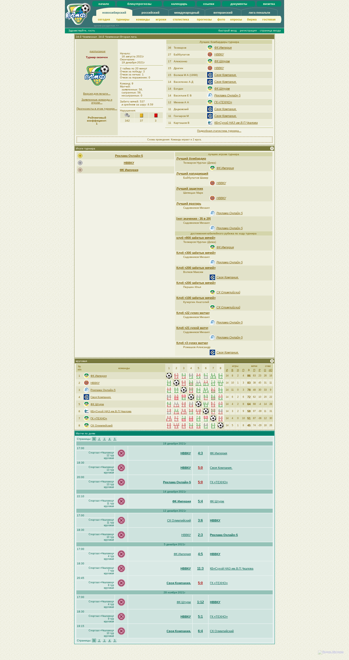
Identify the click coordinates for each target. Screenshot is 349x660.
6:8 (191, 405)
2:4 (184, 403)
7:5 (191, 412)
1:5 (176, 420)
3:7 (213, 388)
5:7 (206, 398)
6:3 (213, 374)
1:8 (184, 424)
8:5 (206, 388)
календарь (179, 3)
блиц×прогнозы (139, 3)
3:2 (176, 391)
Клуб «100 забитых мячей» (196, 297)
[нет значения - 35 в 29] (193, 218)
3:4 (176, 377)
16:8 (213, 377)
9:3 (184, 374)
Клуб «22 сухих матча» (193, 312)
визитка (269, 3)
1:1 (198, 381)
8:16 (169, 420)
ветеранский (223, 12)
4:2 (198, 388)
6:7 (169, 398)
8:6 (198, 398)
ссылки (208, 3)
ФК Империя (223, 47)
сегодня (104, 19)
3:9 (169, 388)
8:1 (220, 388)
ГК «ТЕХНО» (223, 102)
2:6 (184, 405)
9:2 (213, 395)
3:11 (176, 412)
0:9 (191, 391)
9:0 (184, 398)
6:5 (198, 420)
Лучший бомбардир (191, 158)
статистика (181, 19)
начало (103, 3)
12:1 (198, 384)
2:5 (220, 395)
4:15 (184, 412)
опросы (236, 19)
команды (143, 19)
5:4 (198, 377)
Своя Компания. (225, 74)
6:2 (220, 374)
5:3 (191, 381)
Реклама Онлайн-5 (227, 95)
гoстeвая (268, 19)
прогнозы (204, 19)
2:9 (191, 417)
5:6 (213, 405)
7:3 (213, 381)
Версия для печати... (96, 93)
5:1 (213, 384)
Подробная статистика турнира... (219, 130)
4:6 (220, 420)
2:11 (198, 410)
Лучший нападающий (192, 173)
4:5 (176, 374)
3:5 (176, 395)
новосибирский (114, 12)
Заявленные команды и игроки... (97, 101)
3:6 (169, 417)
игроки (161, 19)
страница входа (270, 30)
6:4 (220, 398)
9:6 (176, 388)
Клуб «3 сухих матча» (192, 342)
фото (221, 19)
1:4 (184, 377)
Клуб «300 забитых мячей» (196, 252)
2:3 (184, 384)
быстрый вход (227, 30)
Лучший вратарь (188, 203)
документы (238, 3)
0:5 (176, 398)
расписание (98, 51)
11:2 (206, 403)
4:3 (169, 384)
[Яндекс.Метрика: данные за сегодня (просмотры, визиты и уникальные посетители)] (331, 652)
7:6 (191, 377)
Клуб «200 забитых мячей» (196, 267)
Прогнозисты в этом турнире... (97, 108)
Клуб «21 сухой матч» (192, 327)
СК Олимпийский (228, 292)
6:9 (184, 381)
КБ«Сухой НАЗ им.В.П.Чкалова (236, 122)
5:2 (191, 424)
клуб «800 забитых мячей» (195, 237)
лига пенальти (259, 12)
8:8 (191, 374)
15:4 (206, 391)
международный (186, 12)
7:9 (169, 410)
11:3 (206, 384)
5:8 (184, 410)
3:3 (206, 377)
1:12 (176, 405)
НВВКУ (219, 54)
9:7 (206, 374)
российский (151, 12)
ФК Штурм (222, 61)
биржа (252, 19)
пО (270, 370)
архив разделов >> (106, 25)
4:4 (220, 410)
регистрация (248, 30)
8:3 (220, 405)
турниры (122, 19)
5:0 (191, 384)
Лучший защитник (189, 188)
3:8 (198, 427)
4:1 (169, 391)
